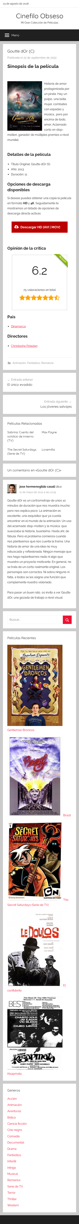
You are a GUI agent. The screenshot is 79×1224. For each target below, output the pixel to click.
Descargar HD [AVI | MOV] (40, 227)
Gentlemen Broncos (20, 730)
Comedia (13, 1136)
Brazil (67, 815)
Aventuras (14, 1111)
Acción (12, 1098)
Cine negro (14, 1130)
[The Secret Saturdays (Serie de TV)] (35, 900)
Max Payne (49, 432)
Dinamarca (18, 326)
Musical (12, 1174)
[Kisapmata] (34, 1068)
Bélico (11, 1117)
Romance (47, 363)
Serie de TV (15, 1186)
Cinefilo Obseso (39, 16)
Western (13, 1205)
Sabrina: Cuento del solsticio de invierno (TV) (20, 436)
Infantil (11, 1161)
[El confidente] (35, 985)
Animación (19, 363)
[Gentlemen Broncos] (34, 725)
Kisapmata (14, 1073)
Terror (11, 1192)
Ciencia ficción (17, 1123)
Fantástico (33, 363)
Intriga (11, 1167)
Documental (15, 1142)
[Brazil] (35, 815)
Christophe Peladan (24, 346)
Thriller (12, 1199)
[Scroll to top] (72, 1217)
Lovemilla (48, 449)
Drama (12, 1149)
